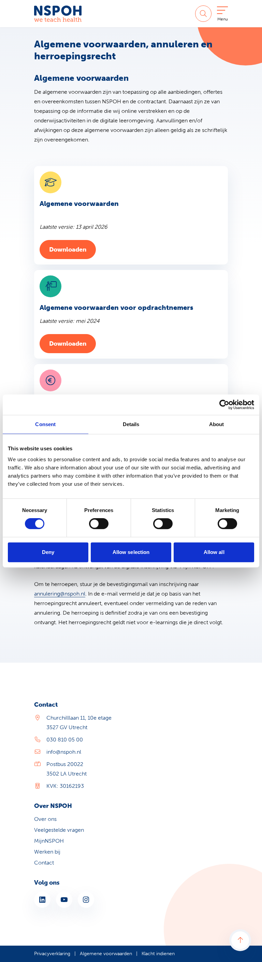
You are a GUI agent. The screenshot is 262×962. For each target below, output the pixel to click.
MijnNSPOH (49, 841)
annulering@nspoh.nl (59, 593)
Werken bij (47, 851)
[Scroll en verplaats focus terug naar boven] (240, 940)
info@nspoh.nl (63, 752)
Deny (48, 552)
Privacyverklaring (52, 954)
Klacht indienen (158, 954)
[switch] (98, 523)
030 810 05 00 (64, 739)
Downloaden (72, 249)
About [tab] (216, 424)
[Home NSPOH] (58, 13)
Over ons (45, 819)
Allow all (214, 552)
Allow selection (131, 552)
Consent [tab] (45, 424)
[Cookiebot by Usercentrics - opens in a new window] (224, 405)
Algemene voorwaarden (106, 954)
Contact (44, 862)
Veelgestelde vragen (59, 830)
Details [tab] (131, 424)
